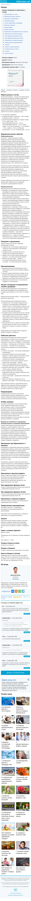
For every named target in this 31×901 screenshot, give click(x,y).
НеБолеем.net (23, 1)
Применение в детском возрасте (14, 34)
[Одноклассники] (16, 591)
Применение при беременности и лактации (16, 31)
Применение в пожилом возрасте (14, 40)
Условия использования (15, 893)
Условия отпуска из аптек (12, 49)
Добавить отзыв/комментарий (15, 672)
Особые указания (9, 29)
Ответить (26, 613)
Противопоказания (9, 21)
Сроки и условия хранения (12, 47)
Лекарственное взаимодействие (13, 42)
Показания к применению (11, 18)
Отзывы (7, 51)
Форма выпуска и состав (11, 14)
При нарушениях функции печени (14, 38)
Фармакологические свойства (12, 16)
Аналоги (7, 44)
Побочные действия (9, 25)
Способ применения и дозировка (13, 23)
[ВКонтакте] (12, 591)
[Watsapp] (19, 591)
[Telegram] (23, 591)
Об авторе (15, 579)
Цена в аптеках (9, 53)
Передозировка (8, 27)
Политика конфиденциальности (15, 895)
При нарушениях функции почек (13, 36)
